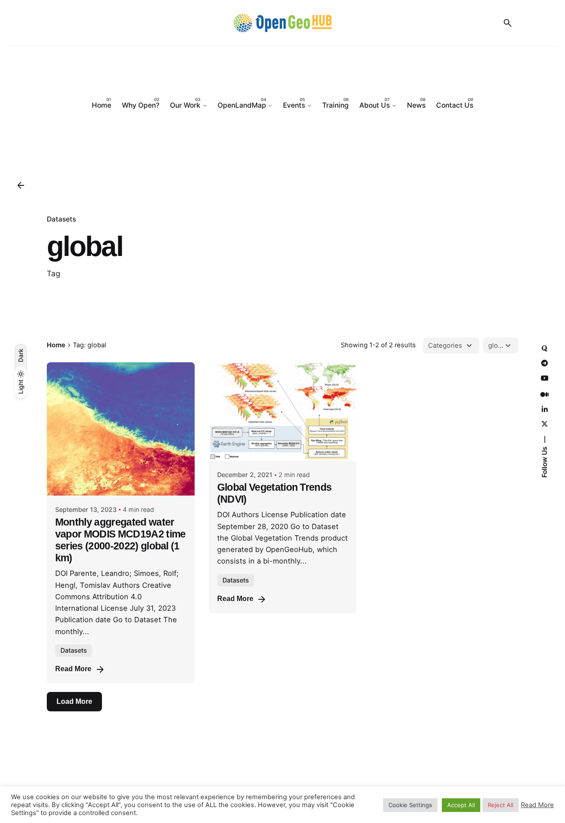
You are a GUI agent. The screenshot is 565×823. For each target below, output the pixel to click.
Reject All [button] (500, 804)
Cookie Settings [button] (410, 804)
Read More (73, 669)
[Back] (20, 185)
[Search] (507, 23)
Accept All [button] (461, 804)
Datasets (61, 219)
